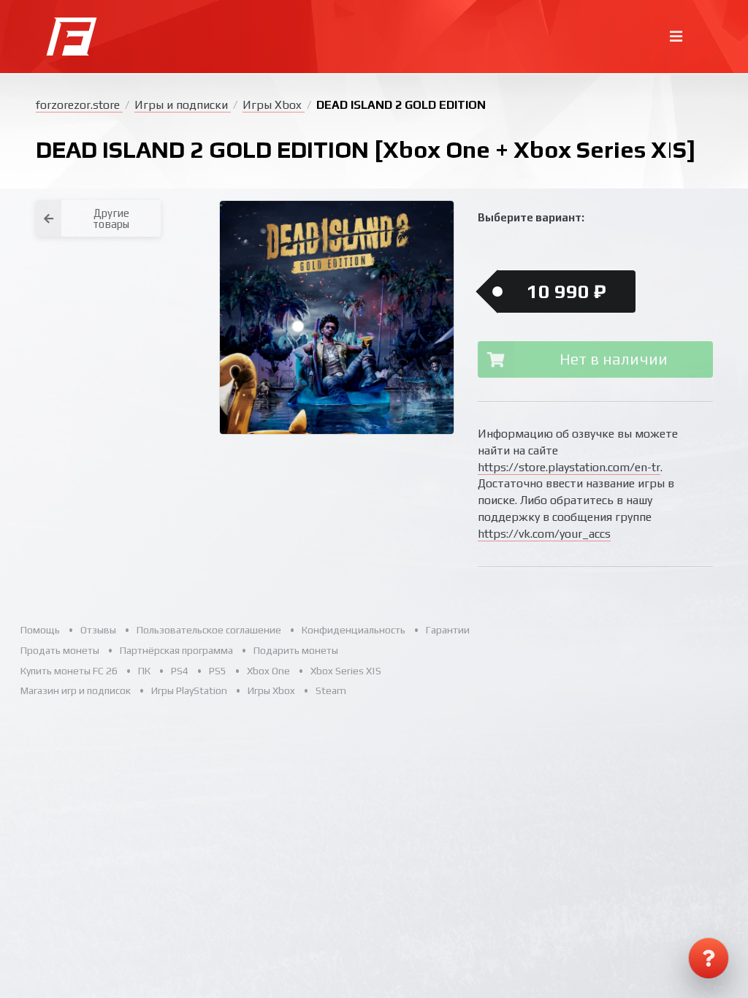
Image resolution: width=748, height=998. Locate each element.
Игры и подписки (182, 105)
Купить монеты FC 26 (69, 671)
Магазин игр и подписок (75, 690)
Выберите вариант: (531, 217)
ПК (144, 671)
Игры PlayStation (189, 690)
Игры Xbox (274, 105)
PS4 (179, 671)
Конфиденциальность (353, 630)
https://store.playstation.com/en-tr (569, 467)
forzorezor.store (79, 105)
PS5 (217, 671)
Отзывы (98, 630)
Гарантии (448, 630)
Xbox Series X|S (345, 671)
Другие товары (111, 218)
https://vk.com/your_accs (544, 534)
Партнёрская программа (176, 650)
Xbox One (268, 671)
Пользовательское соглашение (209, 630)
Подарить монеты (295, 650)
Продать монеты (59, 650)
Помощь (40, 630)
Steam (331, 690)
